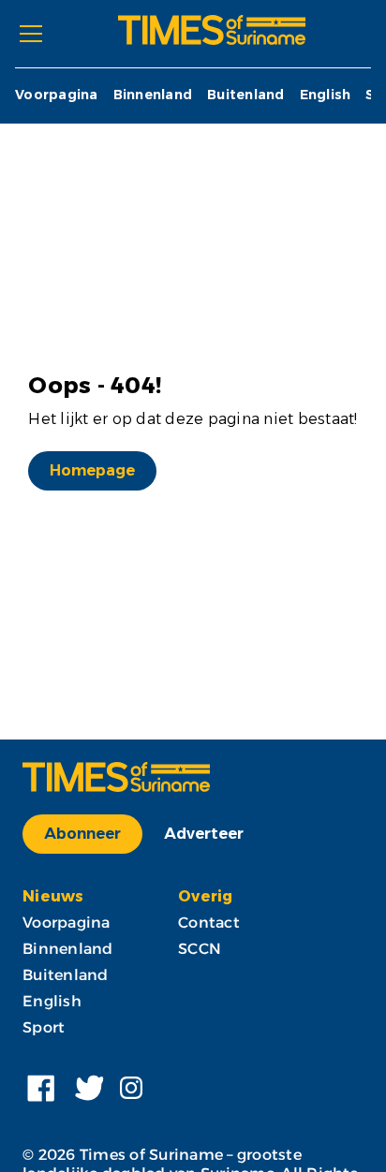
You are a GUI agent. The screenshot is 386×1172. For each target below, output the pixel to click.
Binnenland (153, 95)
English (325, 95)
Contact (209, 922)
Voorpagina (56, 95)
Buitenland (246, 95)
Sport (43, 1027)
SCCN (199, 949)
